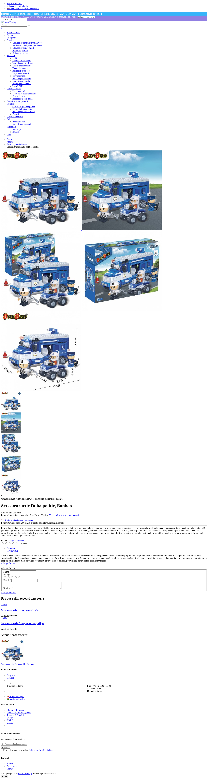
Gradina (10, 40)
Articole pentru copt (21, 71)
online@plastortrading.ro (18, 6)
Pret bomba (12, 766)
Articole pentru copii (21, 78)
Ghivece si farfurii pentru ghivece (27, 43)
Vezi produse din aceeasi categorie (64, 515)
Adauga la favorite (15, 540)
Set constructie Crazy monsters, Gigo (22, 623)
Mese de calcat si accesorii (24, 93)
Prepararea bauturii (20, 73)
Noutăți (10, 763)
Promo (10, 35)
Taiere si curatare (20, 68)
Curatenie (11, 104)
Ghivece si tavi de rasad (23, 48)
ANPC (10, 720)
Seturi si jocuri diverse (17, 144)
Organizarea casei (15, 116)
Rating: (6, 574)
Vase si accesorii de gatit (23, 63)
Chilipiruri (11, 37)
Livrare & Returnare (16, 710)
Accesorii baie (18, 121)
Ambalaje (16, 129)
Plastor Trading (25, 773)
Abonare (5, 747)
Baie (9, 119)
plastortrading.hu (17, 699)
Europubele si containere (23, 109)
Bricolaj (16, 132)
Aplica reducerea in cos (86, 17)
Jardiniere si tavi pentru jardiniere (27, 45)
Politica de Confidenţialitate (19, 712)
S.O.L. (10, 723)
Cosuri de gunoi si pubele (23, 106)
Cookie (10, 717)
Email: (7, 580)
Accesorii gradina (20, 50)
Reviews (12, 551)
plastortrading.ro (16, 696)
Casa (9, 134)
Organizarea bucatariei (22, 81)
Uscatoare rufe (18, 91)
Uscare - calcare (14, 88)
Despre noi (12, 675)
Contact (10, 678)
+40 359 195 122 (14, 3)
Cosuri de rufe (18, 96)
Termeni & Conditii (15, 715)
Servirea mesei (18, 76)
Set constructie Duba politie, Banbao (17, 664)
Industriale (11, 127)
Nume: (6, 572)
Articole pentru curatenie (23, 111)
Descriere (11, 548)
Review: (8, 588)
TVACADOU (13, 32)
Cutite (15, 58)
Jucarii (10, 142)
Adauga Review (8, 563)
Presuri (15, 114)
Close (4, 776)
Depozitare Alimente (21, 60)
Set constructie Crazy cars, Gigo (19, 609)
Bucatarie (11, 55)
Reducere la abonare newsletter (23, 8)
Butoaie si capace (20, 53)
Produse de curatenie (21, 83)
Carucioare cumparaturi (17, 101)
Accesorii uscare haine (22, 99)
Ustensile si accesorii (21, 65)
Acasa (9, 139)
